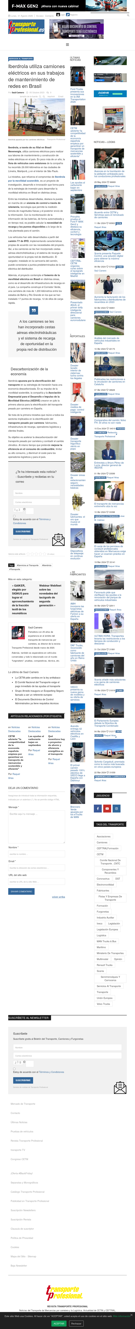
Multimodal (102, 959)
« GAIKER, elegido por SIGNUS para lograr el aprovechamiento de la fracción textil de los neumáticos (23, 599)
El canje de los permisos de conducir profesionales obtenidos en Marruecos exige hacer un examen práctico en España (110, 551)
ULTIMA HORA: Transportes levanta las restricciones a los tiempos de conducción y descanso (109, 639)
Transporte (15, 569)
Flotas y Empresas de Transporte (110, 898)
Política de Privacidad (22, 1238)
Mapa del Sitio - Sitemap (23, 1256)
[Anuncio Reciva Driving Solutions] (110, 60)
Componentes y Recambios (110, 871)
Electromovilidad (105, 884)
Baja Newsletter (19, 1265)
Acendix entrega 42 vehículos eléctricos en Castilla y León (77, 732)
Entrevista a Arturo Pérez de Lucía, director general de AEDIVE (109, 465)
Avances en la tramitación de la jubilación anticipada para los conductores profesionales (109, 173)
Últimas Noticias (19, 1122)
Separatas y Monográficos (24, 1182)
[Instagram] (117, 808)
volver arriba (58, 896)
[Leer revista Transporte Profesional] (110, 119)
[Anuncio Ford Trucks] (67, 5)
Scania (100, 971)
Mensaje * (14, 807)
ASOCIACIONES (101, 312)
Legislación (114, 923)
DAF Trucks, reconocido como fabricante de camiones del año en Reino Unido (77, 653)
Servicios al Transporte (21, 59)
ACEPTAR (59, 1323)
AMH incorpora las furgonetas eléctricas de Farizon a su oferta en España (77, 611)
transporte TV (18, 1150)
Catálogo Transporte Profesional (27, 1191)
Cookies (15, 1247)
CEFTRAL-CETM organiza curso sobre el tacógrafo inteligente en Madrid (77, 268)
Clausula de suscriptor (22, 1228)
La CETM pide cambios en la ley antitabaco (37, 677)
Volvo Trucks (103, 1003)
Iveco (99, 923)
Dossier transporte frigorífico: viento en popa (75, 443)
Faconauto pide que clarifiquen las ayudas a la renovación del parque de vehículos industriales (107, 596)
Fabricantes (103, 890)
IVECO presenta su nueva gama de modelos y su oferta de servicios (77, 693)
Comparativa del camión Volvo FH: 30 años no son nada (110, 421)
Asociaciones (103, 836)
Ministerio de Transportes (110, 953)
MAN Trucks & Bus (106, 941)
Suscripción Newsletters (23, 1210)
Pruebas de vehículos (22, 1131)
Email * (12, 861)
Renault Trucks (104, 965)
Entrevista (100, 477)
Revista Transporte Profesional (27, 1140)
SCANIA (119, 267)
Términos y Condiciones (51, 1072)
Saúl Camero (18, 92)
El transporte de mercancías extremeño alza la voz (109, 505)
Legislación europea (107, 929)
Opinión (118, 959)
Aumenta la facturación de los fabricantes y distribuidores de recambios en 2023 (110, 299)
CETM (118, 223)
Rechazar (76, 1323)
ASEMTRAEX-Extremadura (107, 516)
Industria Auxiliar (105, 917)
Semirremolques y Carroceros (110, 776)
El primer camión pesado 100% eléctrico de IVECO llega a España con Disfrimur (77, 772)
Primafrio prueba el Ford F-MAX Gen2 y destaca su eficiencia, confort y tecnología (76, 225)
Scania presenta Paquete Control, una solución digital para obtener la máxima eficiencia (108, 257)
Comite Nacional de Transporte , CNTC (110, 861)
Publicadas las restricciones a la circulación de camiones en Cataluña (109, 381)
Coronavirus (103, 878)
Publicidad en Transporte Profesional (30, 1201)
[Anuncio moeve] (110, 93)
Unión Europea (104, 998)
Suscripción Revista (21, 1219)
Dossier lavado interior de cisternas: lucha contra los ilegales (76, 372)
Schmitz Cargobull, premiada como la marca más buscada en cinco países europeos (109, 764)
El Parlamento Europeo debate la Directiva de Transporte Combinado (106, 723)
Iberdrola (47, 565)
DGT (117, 878)
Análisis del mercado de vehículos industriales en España (107, 340)
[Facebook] (98, 808)
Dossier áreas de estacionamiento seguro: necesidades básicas (79, 481)
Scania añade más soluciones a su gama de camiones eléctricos (109, 682)
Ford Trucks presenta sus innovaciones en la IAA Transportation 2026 (78, 95)
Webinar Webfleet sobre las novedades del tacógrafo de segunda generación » (50, 595)
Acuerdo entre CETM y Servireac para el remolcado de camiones (109, 215)
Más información (121, 1316)
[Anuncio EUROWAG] (110, 77)
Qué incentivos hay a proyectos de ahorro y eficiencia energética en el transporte (56, 745)
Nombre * (13, 847)
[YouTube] (107, 808)
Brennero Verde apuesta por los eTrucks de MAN (76, 812)
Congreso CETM (19, 1159)
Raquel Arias (114, 186)
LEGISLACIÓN (101, 186)
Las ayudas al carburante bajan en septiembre (36, 740)
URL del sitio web (18, 875)
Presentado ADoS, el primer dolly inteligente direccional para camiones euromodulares (78, 311)
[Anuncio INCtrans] (88, 29)
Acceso (39, 16)
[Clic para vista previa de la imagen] (36, 116)
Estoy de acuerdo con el (32, 521)
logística (101, 935)
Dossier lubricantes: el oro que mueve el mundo (77, 519)
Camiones (102, 842)
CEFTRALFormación (108, 848)
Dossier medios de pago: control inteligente (77, 408)
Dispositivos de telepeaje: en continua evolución (77, 554)
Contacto (49, 16)
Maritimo (101, 947)
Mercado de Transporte (23, 1103)
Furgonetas (103, 911)
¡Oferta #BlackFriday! (22, 1173)
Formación (102, 905)
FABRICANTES (101, 353)
